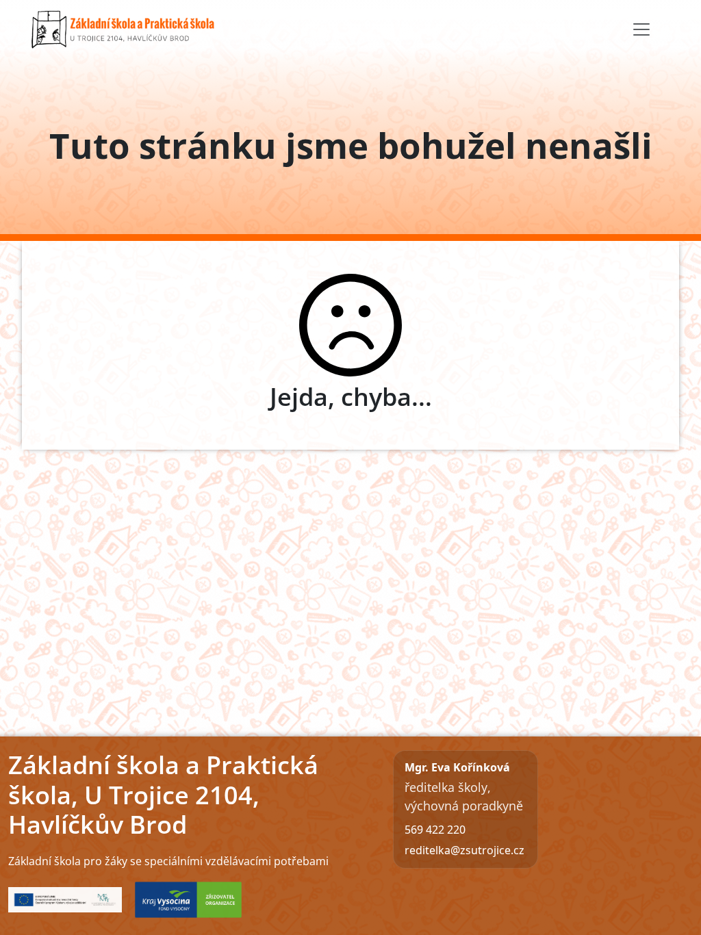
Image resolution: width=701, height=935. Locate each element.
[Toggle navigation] (641, 29)
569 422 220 (435, 829)
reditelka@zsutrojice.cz (464, 850)
